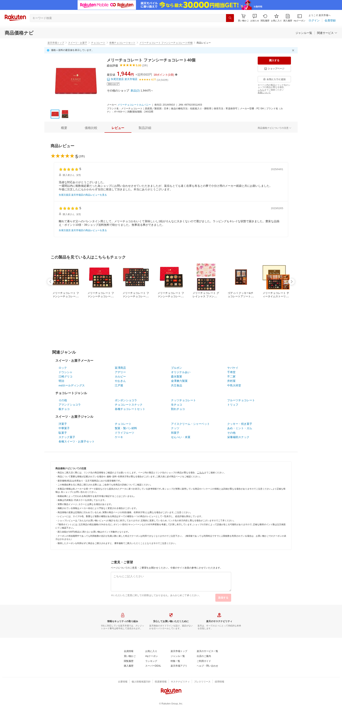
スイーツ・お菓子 (77, 42)
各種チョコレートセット (122, 42)
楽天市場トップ (56, 42)
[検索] (230, 18)
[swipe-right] (291, 281)
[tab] (64, 128)
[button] (254, 18)
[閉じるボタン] (294, 50)
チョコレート (98, 42)
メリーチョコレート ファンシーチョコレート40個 (166, 42)
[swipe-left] (50, 281)
